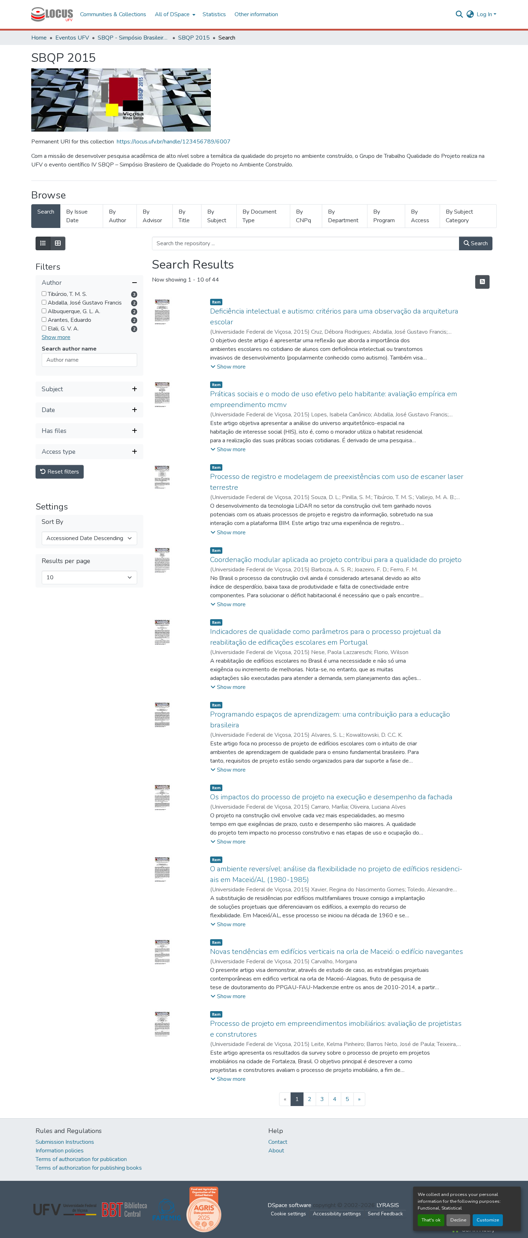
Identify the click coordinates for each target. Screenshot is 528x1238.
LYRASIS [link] (387, 1205)
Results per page (66, 561)
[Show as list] (43, 243)
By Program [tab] (384, 216)
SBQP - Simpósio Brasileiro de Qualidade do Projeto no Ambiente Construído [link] (134, 38)
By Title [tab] (184, 216)
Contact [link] (277, 1142)
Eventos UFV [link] (72, 38)
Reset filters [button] (62, 472)
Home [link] (39, 38)
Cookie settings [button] (288, 1213)
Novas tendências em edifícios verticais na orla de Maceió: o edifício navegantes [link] (336, 951)
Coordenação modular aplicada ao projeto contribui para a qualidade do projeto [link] (336, 560)
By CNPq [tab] (303, 216)
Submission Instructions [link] (65, 1142)
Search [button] (478, 243)
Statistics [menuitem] (214, 14)
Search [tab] (45, 212)
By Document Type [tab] (259, 216)
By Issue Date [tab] (77, 216)
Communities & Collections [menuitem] (113, 14)
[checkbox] (44, 293)
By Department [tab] (343, 216)
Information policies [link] (60, 1151)
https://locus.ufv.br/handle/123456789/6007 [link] (174, 142)
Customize (488, 1220)
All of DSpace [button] (172, 14)
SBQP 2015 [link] (194, 38)
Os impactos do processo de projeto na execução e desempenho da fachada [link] (331, 797)
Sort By (52, 522)
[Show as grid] (57, 243)
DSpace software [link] (289, 1205)
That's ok (431, 1220)
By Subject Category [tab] (459, 216)
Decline (458, 1220)
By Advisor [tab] (152, 216)
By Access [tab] (420, 216)
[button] (52, 14)
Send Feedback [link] (385, 1213)
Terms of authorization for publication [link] (81, 1159)
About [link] (276, 1151)
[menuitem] (174, 14)
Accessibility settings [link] (337, 1213)
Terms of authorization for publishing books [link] (89, 1168)
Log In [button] (485, 14)
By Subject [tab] (216, 216)
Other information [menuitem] (256, 14)
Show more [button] (56, 337)
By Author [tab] (117, 216)
